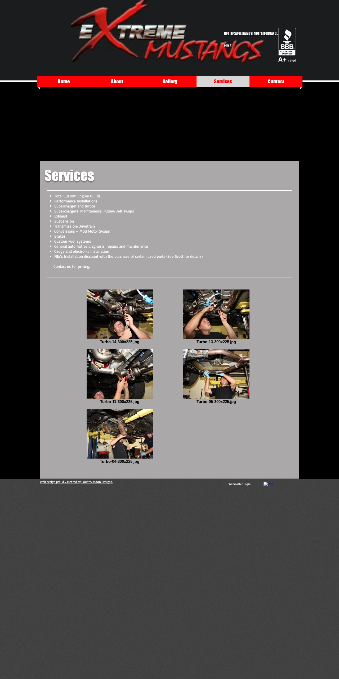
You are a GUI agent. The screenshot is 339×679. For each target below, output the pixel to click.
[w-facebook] (268, 487)
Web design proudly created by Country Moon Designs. (76, 482)
